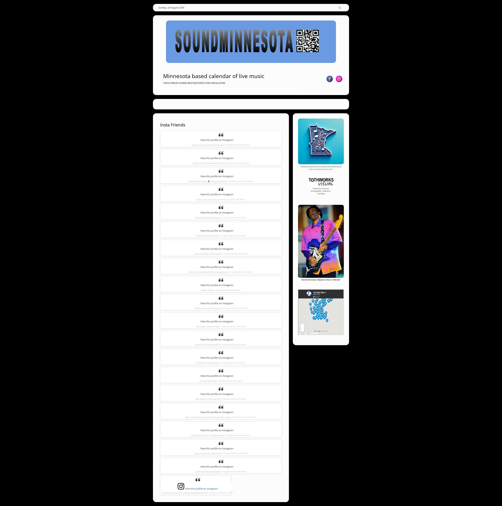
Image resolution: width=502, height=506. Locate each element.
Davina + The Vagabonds (198, 272)
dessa (211, 290)
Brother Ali (199, 471)
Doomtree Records (202, 308)
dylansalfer (216, 254)
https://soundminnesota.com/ (321, 169)
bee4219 (212, 381)
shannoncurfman (217, 145)
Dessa (203, 290)
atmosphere (215, 217)
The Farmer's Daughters (172, 493)
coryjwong (215, 236)
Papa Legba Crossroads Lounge (198, 417)
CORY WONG (202, 236)
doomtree (217, 308)
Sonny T (200, 199)
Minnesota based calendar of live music (213, 76)
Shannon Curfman (199, 145)
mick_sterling (214, 399)
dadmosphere (201, 217)
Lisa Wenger (201, 363)
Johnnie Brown (199, 163)
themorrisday (213, 326)
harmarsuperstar (220, 181)
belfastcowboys (218, 435)
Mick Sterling (200, 399)
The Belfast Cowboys (200, 435)
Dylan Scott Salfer (201, 254)
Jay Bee (202, 381)
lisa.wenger (214, 363)
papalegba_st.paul (222, 417)
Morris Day (200, 326)
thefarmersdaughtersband (196, 493)
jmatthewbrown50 (215, 163)
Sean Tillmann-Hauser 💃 (199, 181)
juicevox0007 (214, 344)
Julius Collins (200, 344)
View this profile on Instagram (201, 488)
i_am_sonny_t (212, 199)
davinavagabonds (219, 272)
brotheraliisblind (213, 471)
